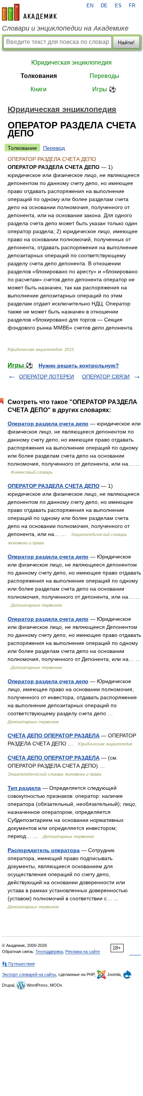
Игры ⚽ (104, 89)
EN (90, 5)
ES (118, 5)
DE (104, 5)
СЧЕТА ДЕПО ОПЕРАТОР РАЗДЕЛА (54, 735)
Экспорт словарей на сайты (29, 974)
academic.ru (29, 12)
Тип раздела (24, 788)
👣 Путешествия (18, 963)
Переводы (104, 76)
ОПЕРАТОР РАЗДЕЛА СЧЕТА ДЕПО (54, 486)
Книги (39, 89)
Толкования (39, 76)
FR (132, 5)
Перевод (54, 148)
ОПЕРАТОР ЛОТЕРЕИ (46, 376)
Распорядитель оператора (44, 850)
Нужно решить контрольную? (79, 365)
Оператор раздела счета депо (48, 424)
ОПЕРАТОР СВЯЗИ (106, 376)
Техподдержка (49, 951)
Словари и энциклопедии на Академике (65, 28)
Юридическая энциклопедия (71, 62)
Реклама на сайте (82, 951)
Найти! (126, 42)
